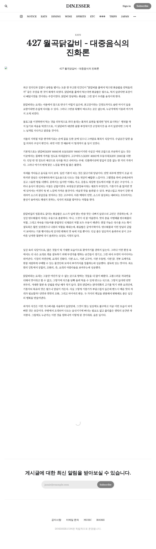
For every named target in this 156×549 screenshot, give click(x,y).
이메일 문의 (72, 519)
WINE (68, 16)
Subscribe (142, 6)
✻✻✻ (102, 16)
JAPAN (125, 16)
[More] (134, 16)
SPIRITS (81, 16)
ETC (92, 16)
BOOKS (100, 519)
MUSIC (88, 519)
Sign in (127, 5)
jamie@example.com (78, 484)
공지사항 (56, 519)
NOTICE (32, 16)
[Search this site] (6, 6)
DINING (56, 16)
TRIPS (113, 16)
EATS (44, 16)
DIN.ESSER (78, 6)
